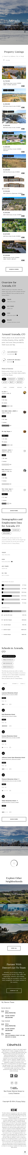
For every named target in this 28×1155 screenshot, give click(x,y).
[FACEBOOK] (12, 1082)
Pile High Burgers (6, 431)
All (4, 379)
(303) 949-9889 (9, 1030)
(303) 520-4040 (9, 1017)
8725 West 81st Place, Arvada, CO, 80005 (10, 802)
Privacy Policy (20, 1101)
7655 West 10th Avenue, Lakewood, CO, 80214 (11, 759)
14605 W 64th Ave (7, 471)
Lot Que (4, 391)
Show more (14, 510)
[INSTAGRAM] (16, 1082)
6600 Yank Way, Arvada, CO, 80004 (9, 716)
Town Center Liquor (7, 489)
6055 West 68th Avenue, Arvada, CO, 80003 (11, 737)
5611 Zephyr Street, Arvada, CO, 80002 (9, 694)
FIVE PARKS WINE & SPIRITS (9, 411)
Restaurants (12, 379)
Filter (8, 60)
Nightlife (20, 382)
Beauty (12, 382)
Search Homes (14, 269)
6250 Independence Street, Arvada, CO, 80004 (11, 780)
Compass (16, 1050)
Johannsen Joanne (6, 450)
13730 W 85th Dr (6, 393)
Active (5, 382)
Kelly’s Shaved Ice (6, 469)
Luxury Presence (14, 1093)
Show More (14, 819)
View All (14, 948)
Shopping (21, 379)
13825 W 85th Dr (6, 413)
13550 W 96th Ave (7, 451)
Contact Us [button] (14, 990)
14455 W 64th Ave (7, 490)
